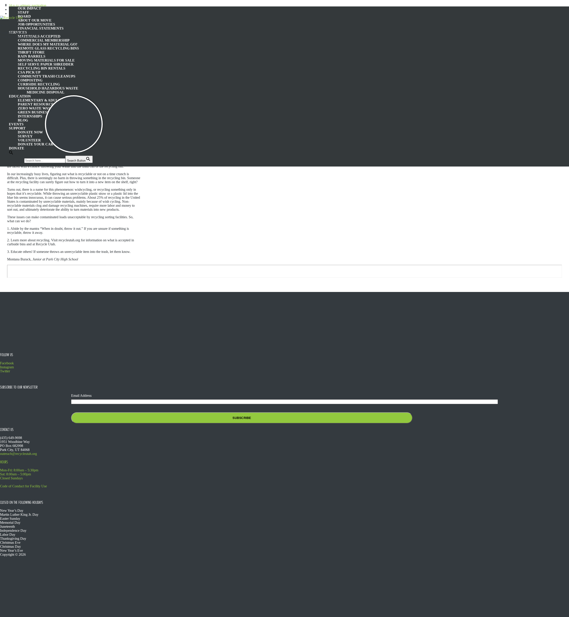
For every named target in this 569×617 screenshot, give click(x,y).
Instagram (7, 367)
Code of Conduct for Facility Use (23, 486)
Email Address (81, 395)
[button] (11, 153)
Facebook (7, 363)
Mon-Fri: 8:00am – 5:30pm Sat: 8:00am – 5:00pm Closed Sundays (19, 474)
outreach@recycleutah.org (18, 454)
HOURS (4, 462)
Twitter (5, 371)
